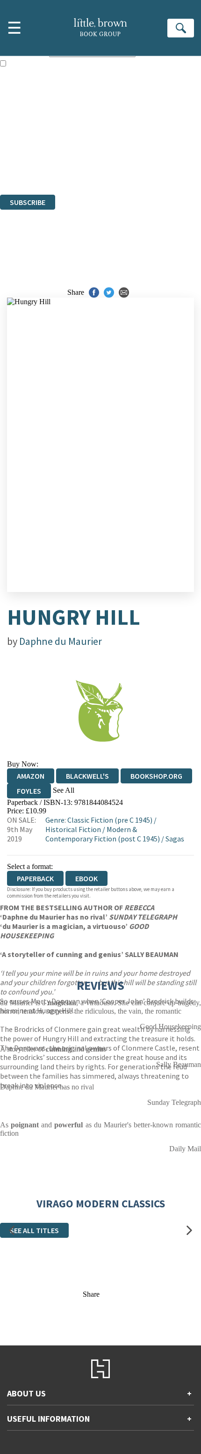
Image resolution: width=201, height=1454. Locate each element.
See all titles (34, 1230)
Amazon (30, 776)
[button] (11, 1230)
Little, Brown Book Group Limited (116, 140)
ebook (86, 878)
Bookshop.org (156, 776)
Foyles (29, 791)
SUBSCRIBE (27, 202)
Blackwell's (87, 776)
